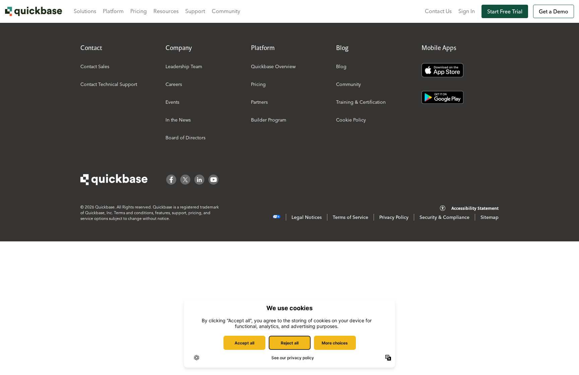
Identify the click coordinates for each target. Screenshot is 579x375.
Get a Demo (553, 11)
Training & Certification (361, 102)
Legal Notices (307, 217)
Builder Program (268, 120)
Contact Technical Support (108, 84)
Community (226, 11)
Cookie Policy (351, 120)
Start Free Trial (504, 11)
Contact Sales (94, 66)
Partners (259, 102)
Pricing (138, 11)
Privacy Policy (393, 217)
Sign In (466, 11)
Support (195, 11)
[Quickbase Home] (113, 179)
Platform (113, 11)
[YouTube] (213, 180)
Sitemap (489, 217)
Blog (341, 66)
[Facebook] (171, 180)
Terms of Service (350, 217)
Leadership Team (184, 66)
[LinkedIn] (199, 180)
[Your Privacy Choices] (276, 217)
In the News (178, 120)
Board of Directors (185, 138)
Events (172, 102)
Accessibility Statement (475, 208)
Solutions (85, 11)
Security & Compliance (444, 217)
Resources (166, 11)
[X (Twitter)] (185, 180)
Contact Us (438, 11)
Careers (174, 84)
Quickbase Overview (273, 66)
